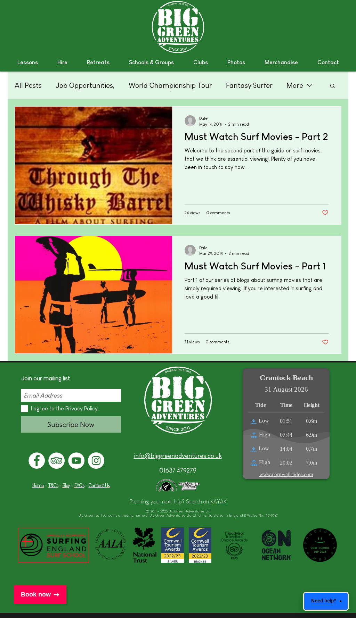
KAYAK (218, 501)
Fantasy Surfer (249, 85)
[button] (28, 62)
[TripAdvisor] (56, 460)
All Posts (28, 85)
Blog (66, 485)
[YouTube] (76, 460)
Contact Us (99, 485)
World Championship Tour (170, 85)
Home (38, 485)
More (294, 85)
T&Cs (53, 485)
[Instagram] (96, 460)
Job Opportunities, (85, 85)
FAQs (79, 485)
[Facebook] (37, 460)
